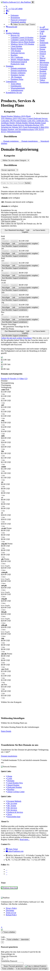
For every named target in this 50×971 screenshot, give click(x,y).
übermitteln (25, 939)
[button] (1, 927)
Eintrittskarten (16, 86)
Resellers (14, 55)
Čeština (42, 38)
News (9, 814)
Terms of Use (11, 913)
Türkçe (42, 80)
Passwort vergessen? (18, 20)
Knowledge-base (13, 817)
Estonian (43, 47)
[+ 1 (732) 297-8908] (6, 7)
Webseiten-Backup (32, 125)
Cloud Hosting (16, 46)
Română (43, 71)
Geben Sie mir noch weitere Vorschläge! (16, 338)
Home (9, 776)
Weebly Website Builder (20, 59)
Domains (10, 781)
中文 (41, 34)
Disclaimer (10, 910)
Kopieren (43, 966)
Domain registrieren (18, 68)
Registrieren (15, 18)
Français (43, 51)
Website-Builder (34, 123)
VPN (42, 125)
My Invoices (12, 810)
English (42, 45)
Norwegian (44, 65)
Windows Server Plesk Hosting (23, 42)
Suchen (27, 183)
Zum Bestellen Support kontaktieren (14, 246)
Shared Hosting (17, 48)
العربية (42, 27)
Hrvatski (43, 36)
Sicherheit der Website (10, 127)
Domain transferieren (19, 70)
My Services (12, 808)
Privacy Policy (11, 908)
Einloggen (15, 15)
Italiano (42, 60)
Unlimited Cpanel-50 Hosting (22, 40)
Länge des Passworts (9, 956)
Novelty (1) (14, 379)
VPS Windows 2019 (9, 118)
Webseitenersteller (14, 132)
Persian (42, 49)
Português (43, 67)
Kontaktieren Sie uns (14, 92)
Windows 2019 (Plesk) (22, 116)
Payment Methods (14, 801)
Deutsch (43, 54)
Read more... (24, 839)
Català (42, 31)
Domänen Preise (17, 79)
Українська (44, 82)
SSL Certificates (17, 57)
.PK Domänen (16, 77)
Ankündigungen (17, 90)
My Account (12, 803)
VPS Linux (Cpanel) (25, 118)
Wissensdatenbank (18, 88)
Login (9, 778)
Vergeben (5, 241)
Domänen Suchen (17, 75)
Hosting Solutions (13, 33)
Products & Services (15, 812)
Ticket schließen (13, 939)
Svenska (43, 78)
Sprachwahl (12, 27)
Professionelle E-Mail (36, 127)
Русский (43, 73)
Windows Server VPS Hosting (22, 44)
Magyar (43, 58)
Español (43, 76)
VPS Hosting (16, 51)
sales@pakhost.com (15, 851)
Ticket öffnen (16, 84)
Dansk (42, 40)
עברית (42, 56)
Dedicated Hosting (14, 787)
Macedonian (44, 62)
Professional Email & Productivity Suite (19, 63)
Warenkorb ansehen (18, 22)
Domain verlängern (18, 73)
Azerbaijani (44, 29)
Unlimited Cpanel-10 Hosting (22, 37)
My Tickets (11, 806)
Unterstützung (11, 81)
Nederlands (44, 43)
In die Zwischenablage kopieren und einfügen (32, 969)
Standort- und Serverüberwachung (21, 129)
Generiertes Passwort (9, 961)
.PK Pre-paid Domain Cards (21, 121)
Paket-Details (6, 731)
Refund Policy (11, 915)
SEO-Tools (23, 127)
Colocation (5, 121)
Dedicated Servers (18, 53)
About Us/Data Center (16, 792)
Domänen (10, 66)
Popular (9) (5, 379)
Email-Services (19, 125)
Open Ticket (13, 849)
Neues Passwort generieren (13, 966)
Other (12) (23, 379)
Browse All (15, 35)
